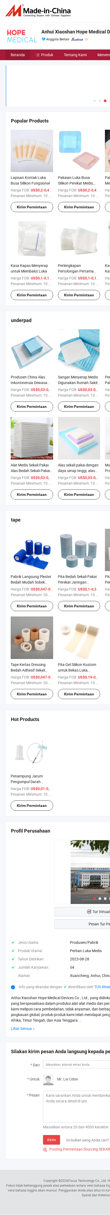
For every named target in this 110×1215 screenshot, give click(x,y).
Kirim (51, 1139)
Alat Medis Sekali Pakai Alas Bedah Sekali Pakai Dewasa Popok (30, 470)
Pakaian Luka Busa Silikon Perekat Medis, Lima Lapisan (76, 183)
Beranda (18, 54)
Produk (47, 54)
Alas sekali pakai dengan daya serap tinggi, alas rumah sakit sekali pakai (78, 470)
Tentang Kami (75, 54)
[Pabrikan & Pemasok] (39, 10)
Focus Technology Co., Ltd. (87, 1180)
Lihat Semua (21, 1028)
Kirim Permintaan (32, 207)
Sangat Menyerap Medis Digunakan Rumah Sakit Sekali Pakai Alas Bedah (78, 382)
